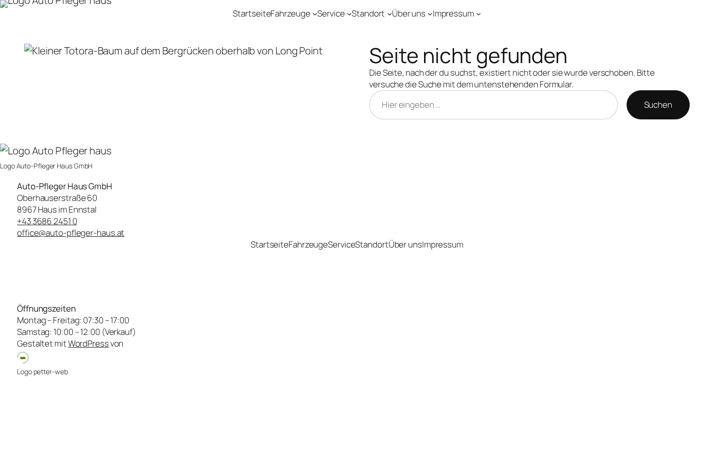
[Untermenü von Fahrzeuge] (314, 13)
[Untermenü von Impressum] (478, 13)
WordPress (88, 343)
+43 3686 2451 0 (47, 221)
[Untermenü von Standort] (389, 13)
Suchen (658, 104)
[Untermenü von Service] (349, 13)
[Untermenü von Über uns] (429, 13)
